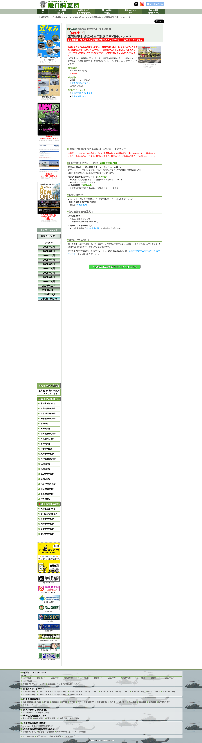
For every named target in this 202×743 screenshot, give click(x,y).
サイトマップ (69, 736)
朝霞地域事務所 (47, 529)
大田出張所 (45, 429)
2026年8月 (126, 678)
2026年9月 (141, 678)
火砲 (79, 702)
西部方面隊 (51, 718)
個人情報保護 (55, 736)
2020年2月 (49, 251)
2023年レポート (60, 692)
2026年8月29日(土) (49, 98)
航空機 (64, 702)
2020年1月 (49, 246)
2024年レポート (44, 692)
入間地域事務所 (47, 524)
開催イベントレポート (130, 11)
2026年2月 (41, 678)
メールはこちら (156, 4)
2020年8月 (49, 277)
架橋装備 (152, 702)
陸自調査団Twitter (49, 583)
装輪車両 (55, 702)
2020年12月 (49, 294)
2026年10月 (155, 678)
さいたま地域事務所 (49, 514)
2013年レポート (44, 695)
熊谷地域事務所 (47, 519)
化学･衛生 (122, 702)
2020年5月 (49, 264)
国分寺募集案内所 (48, 419)
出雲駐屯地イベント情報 (82, 93)
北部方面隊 (62, 718)
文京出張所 (45, 469)
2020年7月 (49, 272)
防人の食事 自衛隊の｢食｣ (35, 710)
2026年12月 (27, 681)
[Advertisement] (114, 121)
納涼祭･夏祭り (49, 298)
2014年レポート (29, 695)
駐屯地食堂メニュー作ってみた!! (36, 713)
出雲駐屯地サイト (79, 96)
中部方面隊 (39, 718)
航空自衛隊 (49, 631)
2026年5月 (84, 678)
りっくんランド (29, 726)
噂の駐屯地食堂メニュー (35, 715)
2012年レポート (60, 695)
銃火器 (112, 702)
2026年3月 (55, 678)
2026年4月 (69, 678)
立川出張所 (45, 479)
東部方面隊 (27, 718)
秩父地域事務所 (47, 534)
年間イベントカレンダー (35, 672)
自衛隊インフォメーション (34, 684)
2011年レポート (75, 695)
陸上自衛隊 (49, 611)
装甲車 (46, 702)
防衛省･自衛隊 (49, 602)
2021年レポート (91, 692)
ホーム (42, 12)
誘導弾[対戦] (102, 702)
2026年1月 (27, 678)
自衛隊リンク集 (29, 732)
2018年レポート (137, 692)
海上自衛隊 (49, 621)
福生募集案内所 (47, 494)
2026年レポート (29, 692)
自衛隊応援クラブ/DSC (49, 650)
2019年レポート (122, 692)
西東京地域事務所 (48, 414)
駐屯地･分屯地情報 (46, 732)
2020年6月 (49, 268)
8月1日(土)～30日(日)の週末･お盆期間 (49, 60)
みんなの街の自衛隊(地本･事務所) (39, 729)
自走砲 (72, 702)
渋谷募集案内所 (47, 439)
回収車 (38, 702)
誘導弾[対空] (89, 702)
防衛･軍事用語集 (63, 732)
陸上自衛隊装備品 (107, 11)
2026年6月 (98, 678)
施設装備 (142, 702)
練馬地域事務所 (47, 454)
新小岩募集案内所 (48, 408)
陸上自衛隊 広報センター (49, 640)
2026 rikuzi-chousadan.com (102, 740)
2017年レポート (153, 692)
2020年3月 (49, 255)
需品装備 (132, 702)
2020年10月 (49, 285)
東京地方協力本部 (48, 403)
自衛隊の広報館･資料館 (34, 723)
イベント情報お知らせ (60, 11)
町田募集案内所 (47, 489)
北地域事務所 (46, 449)
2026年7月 (112, 678)
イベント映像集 (79, 732)
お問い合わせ (41, 736)
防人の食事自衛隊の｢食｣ (153, 11)
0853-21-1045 (81, 205)
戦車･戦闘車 (28, 702)
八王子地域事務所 (48, 484)
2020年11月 (49, 290)
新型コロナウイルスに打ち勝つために (63, 684)
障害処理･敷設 (164, 702)
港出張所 (44, 424)
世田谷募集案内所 (48, 434)
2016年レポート (169, 692)
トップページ (28, 736)
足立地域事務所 (47, 474)
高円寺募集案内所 (48, 459)
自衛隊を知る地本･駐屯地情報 (84, 11)
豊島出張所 (45, 444)
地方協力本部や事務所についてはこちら (49, 392)
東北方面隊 (74, 718)
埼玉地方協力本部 (48, 509)
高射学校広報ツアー (46, 726)
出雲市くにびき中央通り (80, 83)
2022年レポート (75, 692)
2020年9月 (49, 281)
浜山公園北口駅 (92, 228)
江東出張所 (45, 464)
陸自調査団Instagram (48, 592)
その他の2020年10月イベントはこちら (114, 266)
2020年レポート (106, 692)
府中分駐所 (45, 499)
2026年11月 (170, 678)
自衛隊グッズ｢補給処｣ (49, 659)
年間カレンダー (49, 236)
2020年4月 (49, 259)
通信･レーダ (28, 705)
